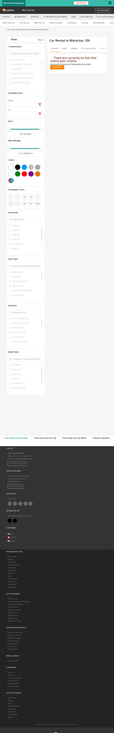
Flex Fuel (18, 286)
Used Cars (11, 562)
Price (10, 121)
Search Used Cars (9, 23)
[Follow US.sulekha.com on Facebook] (10, 504)
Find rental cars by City (45, 438)
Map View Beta (13, 545)
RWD (16, 239)
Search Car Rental (55, 23)
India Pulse (12, 698)
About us (11, 672)
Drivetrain (13, 212)
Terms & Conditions (15, 678)
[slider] (9, 129)
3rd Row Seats (20, 318)
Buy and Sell (12, 570)
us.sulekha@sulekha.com (23, 459)
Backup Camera (21, 323)
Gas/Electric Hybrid (22, 290)
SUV (16, 379)
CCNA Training (13, 615)
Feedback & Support (17, 464)
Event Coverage (13, 641)
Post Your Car (81, 3)
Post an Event (13, 649)
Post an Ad (57, 67)
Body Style (13, 352)
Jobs (73, 17)
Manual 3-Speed (21, 83)
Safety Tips (12, 587)
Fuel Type (13, 259)
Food (9, 703)
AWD (16, 226)
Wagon (17, 374)
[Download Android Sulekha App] (15, 521)
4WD (16, 248)
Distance (74, 48)
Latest (64, 48)
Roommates (20, 17)
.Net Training (12, 599)
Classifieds (12, 712)
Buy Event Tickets (14, 638)
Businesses (12, 709)
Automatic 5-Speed (23, 73)
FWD (16, 235)
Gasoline (18, 272)
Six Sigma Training (14, 610)
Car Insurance (72, 23)
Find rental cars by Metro (74, 438)
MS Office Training (14, 621)
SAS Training (12, 618)
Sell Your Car (24, 23)
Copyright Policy (14, 686)
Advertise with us (14, 683)
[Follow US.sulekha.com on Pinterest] (20, 504)
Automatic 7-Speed (23, 78)
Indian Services (13, 706)
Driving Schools (99, 23)
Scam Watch (12, 584)
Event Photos (12, 646)
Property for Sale (14, 565)
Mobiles (11, 717)
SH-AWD (18, 244)
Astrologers (12, 568)
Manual (17, 69)
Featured (54, 48)
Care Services (86, 17)
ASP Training (12, 613)
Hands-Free (19, 332)
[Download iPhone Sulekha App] (10, 521)
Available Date (15, 93)
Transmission (15, 46)
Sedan (17, 365)
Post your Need (15, 486)
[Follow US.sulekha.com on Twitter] (15, 504)
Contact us (11, 675)
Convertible (19, 388)
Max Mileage (14, 140)
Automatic (19, 60)
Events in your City (14, 635)
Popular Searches (101, 438)
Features (12, 305)
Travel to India (13, 661)
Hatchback (19, 383)
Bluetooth (18, 328)
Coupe (17, 370)
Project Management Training (19, 602)
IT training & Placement (55, 17)
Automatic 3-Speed (23, 64)
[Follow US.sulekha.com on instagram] (25, 504)
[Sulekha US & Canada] (8, 10)
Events (6, 17)
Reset (40, 40)
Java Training (13, 607)
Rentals (35, 17)
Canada (14, 537)
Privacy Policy (13, 681)
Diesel (17, 277)
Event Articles (13, 644)
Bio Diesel (18, 295)
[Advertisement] (25, 415)
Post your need (103, 10)
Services (11, 573)
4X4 (16, 230)
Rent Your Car (39, 23)
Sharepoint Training (15, 604)
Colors (11, 160)
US (12, 534)
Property (11, 701)
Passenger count (16, 189)
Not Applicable (20, 281)
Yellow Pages (13, 714)
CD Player (18, 337)
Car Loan (85, 23)
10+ (37, 204)
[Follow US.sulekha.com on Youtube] (30, 504)
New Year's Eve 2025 (15, 633)
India (13, 541)
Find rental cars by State (16, 438)
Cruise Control (20, 341)
